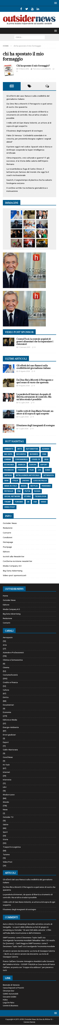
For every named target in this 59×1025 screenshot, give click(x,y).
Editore (6, 551)
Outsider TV (8, 817)
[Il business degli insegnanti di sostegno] (29, 224)
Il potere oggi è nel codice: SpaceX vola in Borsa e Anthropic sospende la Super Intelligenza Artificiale (29, 150)
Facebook (9, 470)
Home (5, 595)
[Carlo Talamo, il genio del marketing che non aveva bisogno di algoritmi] (42, 243)
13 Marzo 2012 (23, 69)
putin (27, 491)
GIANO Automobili (10, 993)
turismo (19, 501)
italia (15, 480)
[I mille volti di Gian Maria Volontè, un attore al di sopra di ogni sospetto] (16, 224)
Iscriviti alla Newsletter (13, 556)
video (43, 501)
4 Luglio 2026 (23, 416)
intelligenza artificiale (27, 475)
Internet (6, 772)
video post (9, 507)
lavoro (25, 480)
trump (7, 501)
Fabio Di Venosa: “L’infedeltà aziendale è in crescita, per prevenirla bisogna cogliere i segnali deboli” (28, 138)
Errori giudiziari (9, 734)
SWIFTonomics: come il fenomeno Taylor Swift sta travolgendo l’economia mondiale (29, 945)
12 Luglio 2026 (23, 402)
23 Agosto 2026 (24, 371)
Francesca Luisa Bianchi (42, 69)
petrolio (8, 491)
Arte (5, 645)
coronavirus (21, 459)
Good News (8, 757)
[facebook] (21, 9)
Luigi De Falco (8, 1002)
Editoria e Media (10, 719)
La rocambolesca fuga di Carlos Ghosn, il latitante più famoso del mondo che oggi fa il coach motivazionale (27, 172)
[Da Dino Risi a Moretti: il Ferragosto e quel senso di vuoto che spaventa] (29, 214)
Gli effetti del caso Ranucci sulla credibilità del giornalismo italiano (33, 366)
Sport (5, 832)
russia (37, 491)
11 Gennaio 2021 (24, 347)
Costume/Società (10, 674)
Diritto (6, 697)
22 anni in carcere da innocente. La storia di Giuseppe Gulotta (25, 955)
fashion (21, 470)
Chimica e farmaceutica (13, 659)
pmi (19, 491)
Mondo (6, 802)
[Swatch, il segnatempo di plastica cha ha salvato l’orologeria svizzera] (16, 243)
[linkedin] (37, 9)
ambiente (8, 448)
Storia (5, 839)
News (5, 809)
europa (32, 464)
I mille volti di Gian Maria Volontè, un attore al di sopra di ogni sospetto (34, 412)
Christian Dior (8, 990)
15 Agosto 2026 (24, 385)
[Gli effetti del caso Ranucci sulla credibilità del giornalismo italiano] (16, 214)
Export (6, 742)
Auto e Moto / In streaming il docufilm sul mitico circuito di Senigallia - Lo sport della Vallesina (27, 926)
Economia (7, 712)
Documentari (8, 704)
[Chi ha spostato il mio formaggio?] (8, 70)
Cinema (6, 667)
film (32, 470)
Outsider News (10, 523)
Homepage (8, 542)
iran (6, 480)
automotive (32, 448)
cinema (7, 459)
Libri (4, 787)
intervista (48, 475)
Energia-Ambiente (11, 727)
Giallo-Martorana (10, 749)
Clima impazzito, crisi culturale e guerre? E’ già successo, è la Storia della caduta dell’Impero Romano (27, 161)
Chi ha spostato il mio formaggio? (33, 65)
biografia (21, 454)
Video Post (7, 861)
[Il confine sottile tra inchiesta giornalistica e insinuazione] (29, 243)
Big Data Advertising (12, 570)
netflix (34, 485)
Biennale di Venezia (11, 984)
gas (39, 470)
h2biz (47, 470)
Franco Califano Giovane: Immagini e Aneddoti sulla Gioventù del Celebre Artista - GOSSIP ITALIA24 (28, 963)
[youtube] (32, 9)
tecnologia (40, 496)
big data (8, 454)
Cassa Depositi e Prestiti (13, 987)
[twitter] (26, 9)
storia (27, 496)
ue (28, 501)
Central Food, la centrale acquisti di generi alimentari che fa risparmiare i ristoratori (34, 341)
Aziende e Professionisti (13, 652)
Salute (5, 824)
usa (35, 501)
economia (9, 464)
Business (34, 454)
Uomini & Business (10, 1005)
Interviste (7, 779)
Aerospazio (8, 637)
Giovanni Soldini (9, 996)
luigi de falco (40, 480)
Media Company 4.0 (12, 565)
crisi (46, 459)
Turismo (6, 854)
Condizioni (7, 537)
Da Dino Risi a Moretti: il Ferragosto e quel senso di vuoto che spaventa (34, 381)
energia (21, 464)
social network (12, 496)
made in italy (10, 485)
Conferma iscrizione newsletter (17, 561)
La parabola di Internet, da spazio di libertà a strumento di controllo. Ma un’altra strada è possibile (27, 115)
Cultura (6, 689)
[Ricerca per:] (29, 37)
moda (23, 485)
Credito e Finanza (10, 682)
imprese (8, 475)
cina (44, 454)
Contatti (7, 532)
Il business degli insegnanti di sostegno (24, 130)
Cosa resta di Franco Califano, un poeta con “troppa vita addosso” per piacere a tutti (29, 967)
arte (19, 448)
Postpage (7, 546)
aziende (45, 448)
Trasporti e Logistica (12, 846)
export (44, 464)
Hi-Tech (6, 764)
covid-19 (36, 459)
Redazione (7, 527)
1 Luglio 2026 (23, 428)
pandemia (46, 485)
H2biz (5, 999)
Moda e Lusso (9, 794)
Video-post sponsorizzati (14, 575)
